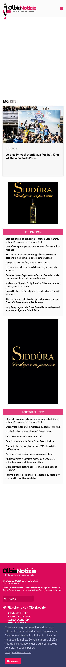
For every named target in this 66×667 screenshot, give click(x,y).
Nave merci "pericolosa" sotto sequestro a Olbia (29, 454)
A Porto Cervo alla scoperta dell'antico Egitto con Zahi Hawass (31, 269)
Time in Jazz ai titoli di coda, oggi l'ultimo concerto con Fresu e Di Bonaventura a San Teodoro (32, 300)
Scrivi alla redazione (19, 616)
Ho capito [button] (12, 661)
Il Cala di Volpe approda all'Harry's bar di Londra (29, 431)
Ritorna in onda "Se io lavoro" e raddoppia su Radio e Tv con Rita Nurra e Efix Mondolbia (33, 476)
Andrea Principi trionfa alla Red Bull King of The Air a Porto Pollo (32, 156)
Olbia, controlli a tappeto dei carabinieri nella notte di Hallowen (31, 468)
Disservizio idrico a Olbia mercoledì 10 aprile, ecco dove (33, 426)
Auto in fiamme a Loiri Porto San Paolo (24, 436)
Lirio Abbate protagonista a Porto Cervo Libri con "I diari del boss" (33, 248)
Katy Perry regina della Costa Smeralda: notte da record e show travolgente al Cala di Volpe (33, 308)
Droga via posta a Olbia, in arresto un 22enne (27, 262)
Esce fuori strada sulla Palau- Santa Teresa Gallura (30, 441)
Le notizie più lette (33, 412)
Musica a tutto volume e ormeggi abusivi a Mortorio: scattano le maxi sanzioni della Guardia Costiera (31, 256)
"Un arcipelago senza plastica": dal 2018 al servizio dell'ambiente (30, 447)
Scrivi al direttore (18, 612)
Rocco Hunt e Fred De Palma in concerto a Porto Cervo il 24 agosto (32, 292)
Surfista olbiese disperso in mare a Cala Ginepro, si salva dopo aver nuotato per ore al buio (30, 460)
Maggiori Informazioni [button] (18, 652)
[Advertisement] (33, 55)
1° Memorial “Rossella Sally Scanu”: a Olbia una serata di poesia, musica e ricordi (33, 285)
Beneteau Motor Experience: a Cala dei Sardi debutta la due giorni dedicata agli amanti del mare (32, 277)
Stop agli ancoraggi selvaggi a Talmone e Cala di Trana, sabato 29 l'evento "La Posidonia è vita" (32, 240)
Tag (5, 101)
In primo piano (33, 232)
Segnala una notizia (18, 619)
